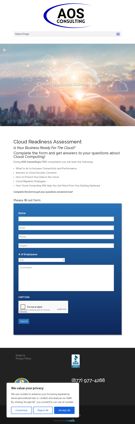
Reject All (43, 410)
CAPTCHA (23, 297)
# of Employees (27, 254)
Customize (21, 410)
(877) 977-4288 (88, 380)
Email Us (20, 355)
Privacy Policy (23, 358)
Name (23, 213)
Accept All (64, 410)
